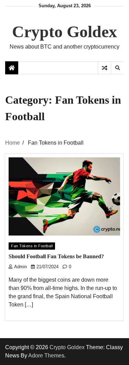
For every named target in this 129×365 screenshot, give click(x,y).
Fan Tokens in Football (32, 246)
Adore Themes (46, 355)
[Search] (117, 67)
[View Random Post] (104, 67)
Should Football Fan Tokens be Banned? (56, 256)
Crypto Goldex (64, 31)
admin (20, 266)
